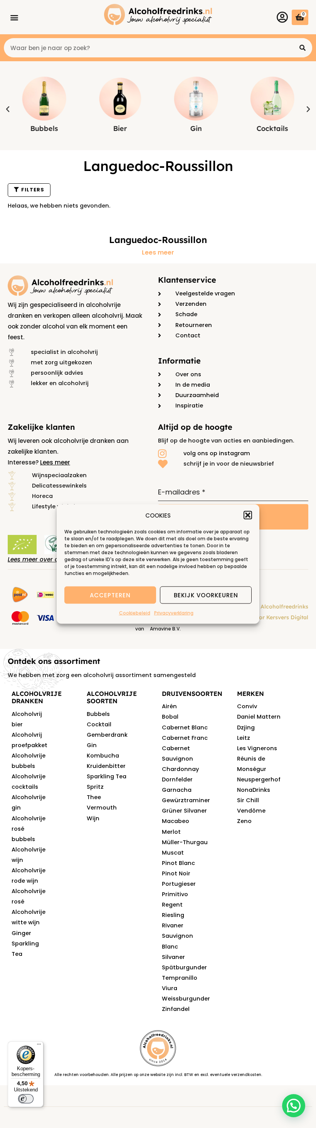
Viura (169, 988)
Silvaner (173, 957)
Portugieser (179, 884)
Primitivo (175, 894)
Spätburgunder (184, 967)
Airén (169, 706)
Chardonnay (180, 769)
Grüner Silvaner (184, 811)
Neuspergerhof (259, 779)
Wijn (93, 818)
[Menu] (39, 1046)
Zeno (244, 821)
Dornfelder (177, 779)
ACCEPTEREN (110, 595)
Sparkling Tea (106, 776)
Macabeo (175, 821)
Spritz (95, 787)
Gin (92, 745)
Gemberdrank (107, 735)
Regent (172, 904)
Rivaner (172, 925)
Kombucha (103, 755)
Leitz (243, 738)
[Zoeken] (302, 47)
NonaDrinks (253, 790)
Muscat (173, 852)
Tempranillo (179, 978)
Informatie (179, 360)
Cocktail (99, 724)
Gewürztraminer (186, 800)
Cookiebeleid (134, 613)
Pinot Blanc (178, 863)
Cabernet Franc (185, 738)
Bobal (170, 717)
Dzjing (246, 727)
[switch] (26, 1098)
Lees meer (158, 253)
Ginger (21, 933)
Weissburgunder (186, 998)
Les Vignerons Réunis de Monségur (257, 758)
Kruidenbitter (106, 766)
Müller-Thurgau (185, 842)
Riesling (173, 915)
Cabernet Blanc (185, 727)
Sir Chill (248, 800)
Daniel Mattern (259, 717)
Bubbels (98, 714)
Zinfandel (176, 1009)
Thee (94, 797)
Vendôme (251, 811)
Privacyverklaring (173, 613)
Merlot (171, 832)
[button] (248, 515)
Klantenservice (187, 280)
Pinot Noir (176, 873)
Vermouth (102, 807)
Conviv (247, 706)
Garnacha (177, 790)
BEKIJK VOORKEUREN (206, 595)
